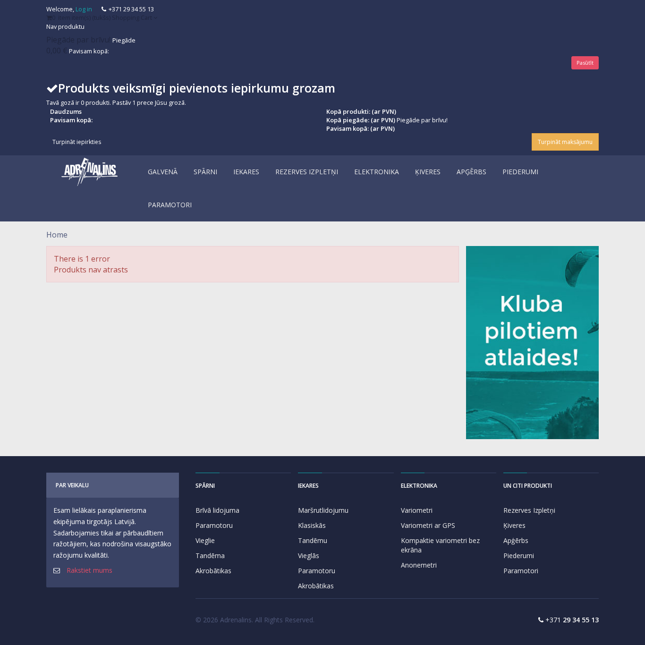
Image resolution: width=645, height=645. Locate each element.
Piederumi (518, 555)
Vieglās (308, 555)
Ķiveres (514, 525)
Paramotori (520, 570)
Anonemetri (419, 564)
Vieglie (205, 540)
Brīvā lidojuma (217, 510)
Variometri (417, 510)
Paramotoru (214, 525)
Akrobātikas (213, 570)
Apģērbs (515, 540)
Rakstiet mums (89, 570)
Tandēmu (312, 540)
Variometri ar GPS (428, 525)
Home (57, 234)
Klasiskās (312, 525)
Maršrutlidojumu (323, 510)
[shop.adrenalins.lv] (89, 172)
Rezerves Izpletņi (529, 510)
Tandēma (210, 555)
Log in (84, 9)
